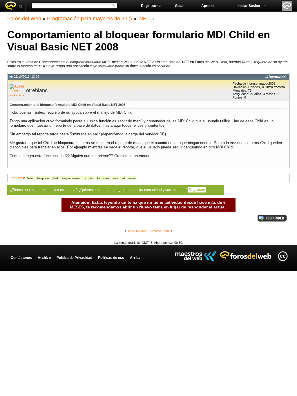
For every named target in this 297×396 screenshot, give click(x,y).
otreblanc (37, 90)
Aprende (208, 6)
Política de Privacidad (74, 258)
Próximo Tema (159, 231)
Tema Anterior (137, 231)
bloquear (43, 178)
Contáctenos (21, 258)
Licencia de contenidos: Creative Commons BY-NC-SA (283, 256)
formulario (103, 178)
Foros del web (13, 6)
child (55, 178)
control (89, 178)
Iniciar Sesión (249, 6)
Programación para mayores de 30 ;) (89, 18)
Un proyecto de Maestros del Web (196, 256)
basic (30, 178)
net (123, 178)
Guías (179, 6)
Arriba (135, 258)
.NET (144, 18)
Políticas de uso (111, 258)
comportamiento (71, 178)
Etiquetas (17, 178)
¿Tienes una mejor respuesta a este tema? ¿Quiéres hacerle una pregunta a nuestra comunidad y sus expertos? (107, 190)
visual (131, 178)
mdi (115, 178)
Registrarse (151, 6)
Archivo (44, 258)
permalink (277, 76)
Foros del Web (24, 18)
